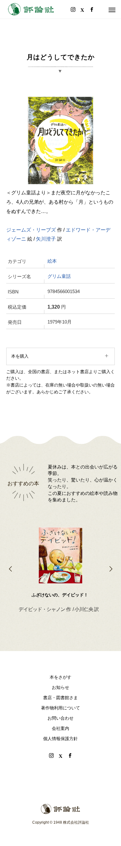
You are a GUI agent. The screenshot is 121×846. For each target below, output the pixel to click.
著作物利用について (60, 707)
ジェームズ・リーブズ (31, 230)
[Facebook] (70, 755)
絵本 (52, 261)
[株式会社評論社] (31, 9)
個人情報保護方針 (60, 738)
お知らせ (60, 687)
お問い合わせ (60, 718)
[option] (60, 560)
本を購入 (20, 356)
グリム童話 (59, 276)
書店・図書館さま (60, 697)
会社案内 (60, 728)
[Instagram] (51, 755)
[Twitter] (60, 755)
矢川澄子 (46, 239)
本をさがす (60, 677)
